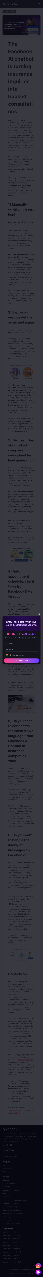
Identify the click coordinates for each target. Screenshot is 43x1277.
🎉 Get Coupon (21, 661)
